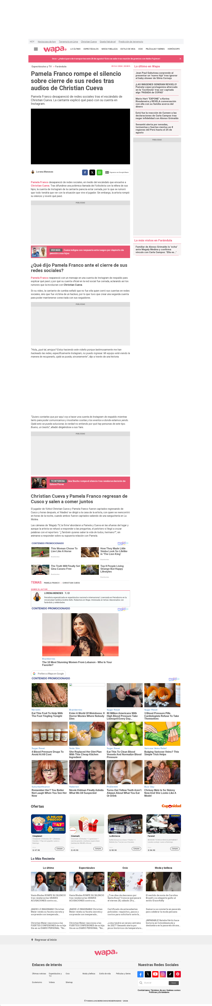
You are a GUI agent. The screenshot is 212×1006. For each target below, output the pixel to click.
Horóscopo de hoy (47, 41)
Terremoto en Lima (68, 41)
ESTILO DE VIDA (128, 49)
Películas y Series (123, 974)
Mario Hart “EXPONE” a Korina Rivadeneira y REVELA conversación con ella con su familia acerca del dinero (156, 102)
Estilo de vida (105, 974)
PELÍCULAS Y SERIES (155, 49)
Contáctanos (144, 990)
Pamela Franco (39, 182)
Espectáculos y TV (42, 66)
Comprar (59, 848)
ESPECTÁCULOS (91, 49)
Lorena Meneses (44, 172)
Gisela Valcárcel (108, 41)
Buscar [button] (173, 983)
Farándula (60, 66)
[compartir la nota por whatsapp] (99, 172)
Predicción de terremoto (131, 41)
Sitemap (69, 982)
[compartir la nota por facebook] (85, 172)
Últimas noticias (39, 974)
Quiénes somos (173, 990)
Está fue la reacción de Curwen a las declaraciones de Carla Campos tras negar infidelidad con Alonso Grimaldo (157, 116)
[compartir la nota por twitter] (92, 172)
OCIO (140, 49)
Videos (52, 982)
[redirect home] (55, 49)
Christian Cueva (89, 41)
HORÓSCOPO (174, 49)
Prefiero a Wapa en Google (51, 673)
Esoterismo (37, 982)
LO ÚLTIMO (75, 49)
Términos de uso (158, 990)
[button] (180, 59)
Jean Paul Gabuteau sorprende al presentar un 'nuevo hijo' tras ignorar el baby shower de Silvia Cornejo (156, 76)
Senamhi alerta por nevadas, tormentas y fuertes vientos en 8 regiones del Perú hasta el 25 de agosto (154, 128)
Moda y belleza (89, 974)
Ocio (68, 974)
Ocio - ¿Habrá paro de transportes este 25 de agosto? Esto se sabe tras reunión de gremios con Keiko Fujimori (106, 59)
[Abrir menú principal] (36, 49)
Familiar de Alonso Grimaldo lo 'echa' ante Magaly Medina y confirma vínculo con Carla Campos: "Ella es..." (156, 250)
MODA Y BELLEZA (109, 49)
